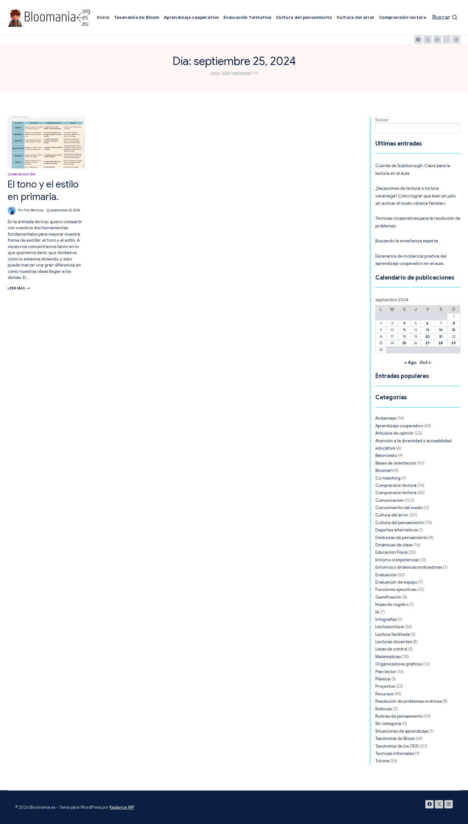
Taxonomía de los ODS (396, 746)
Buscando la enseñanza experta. (407, 241)
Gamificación (388, 597)
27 (427, 343)
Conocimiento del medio (399, 507)
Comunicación (21, 174)
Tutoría (382, 761)
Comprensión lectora (402, 17)
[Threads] (456, 39)
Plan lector (385, 671)
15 (453, 330)
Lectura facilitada (392, 634)
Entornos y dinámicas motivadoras (408, 567)
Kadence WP (122, 807)
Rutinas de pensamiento (398, 716)
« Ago (410, 362)
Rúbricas (383, 709)
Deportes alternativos (396, 530)
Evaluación (386, 575)
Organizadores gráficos (398, 664)
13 (427, 330)
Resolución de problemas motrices (408, 701)
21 (441, 337)
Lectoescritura (389, 626)
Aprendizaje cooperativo (191, 17)
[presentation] (46, 142)
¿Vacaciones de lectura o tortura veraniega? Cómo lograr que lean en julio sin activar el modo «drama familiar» (415, 196)
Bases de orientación (395, 463)
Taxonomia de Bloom (395, 738)
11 (404, 330)
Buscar (381, 120)
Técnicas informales (394, 753)
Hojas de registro (391, 604)
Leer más (19, 288)
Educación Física (391, 552)
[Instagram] (437, 39)
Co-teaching (388, 478)
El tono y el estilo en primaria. (43, 190)
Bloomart (384, 470)
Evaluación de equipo (396, 582)
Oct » (425, 362)
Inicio (103, 17)
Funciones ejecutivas (395, 589)
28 (440, 343)
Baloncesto (386, 455)
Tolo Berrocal (34, 210)
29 (453, 343)
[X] (427, 39)
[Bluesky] (447, 39)
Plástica (382, 679)
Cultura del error (356, 17)
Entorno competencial (396, 560)
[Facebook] (418, 39)
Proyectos (385, 686)
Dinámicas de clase (394, 545)
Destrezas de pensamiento (401, 537)
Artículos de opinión (394, 433)
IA (377, 612)
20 (427, 337)
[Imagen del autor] (12, 211)
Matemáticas (388, 656)
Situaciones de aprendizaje (401, 731)
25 (404, 343)
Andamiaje (385, 418)
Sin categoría (388, 723)
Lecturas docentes (393, 641)
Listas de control (391, 649)
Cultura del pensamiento (304, 17)
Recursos (384, 694)
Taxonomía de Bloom (137, 17)
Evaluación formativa (247, 17)
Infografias (386, 619)
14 (440, 330)
